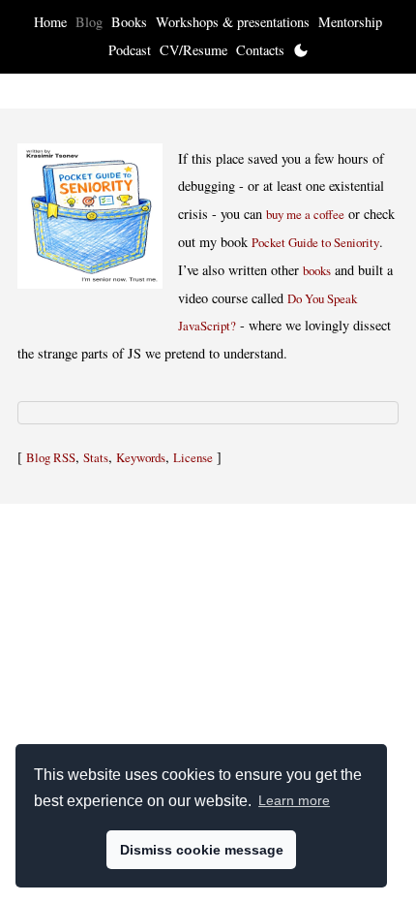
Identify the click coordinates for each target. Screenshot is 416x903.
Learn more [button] (294, 800)
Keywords (140, 457)
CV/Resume (193, 50)
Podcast (129, 50)
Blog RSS (50, 457)
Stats (95, 457)
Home (50, 22)
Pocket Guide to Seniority (315, 242)
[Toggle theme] (301, 50)
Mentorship (350, 22)
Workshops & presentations (233, 22)
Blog (89, 22)
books (317, 270)
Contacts (260, 50)
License (193, 457)
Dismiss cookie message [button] (201, 849)
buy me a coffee (305, 214)
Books (129, 22)
